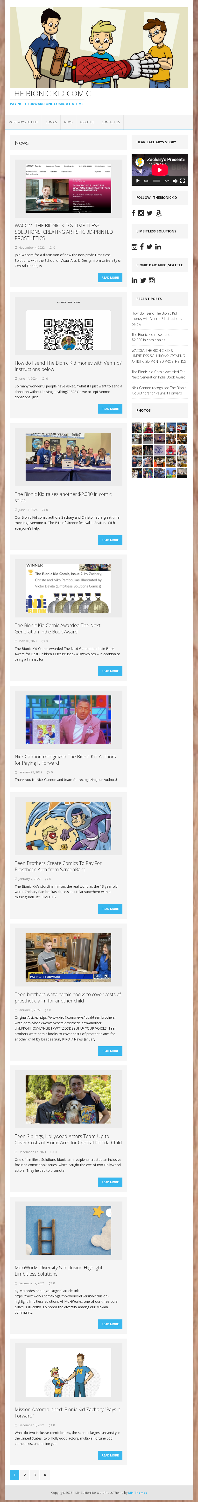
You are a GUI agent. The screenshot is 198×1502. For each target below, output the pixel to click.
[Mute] (175, 180)
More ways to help (23, 122)
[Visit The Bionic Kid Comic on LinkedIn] (158, 248)
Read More (110, 278)
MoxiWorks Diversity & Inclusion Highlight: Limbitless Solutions (59, 1270)
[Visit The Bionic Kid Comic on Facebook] (133, 214)
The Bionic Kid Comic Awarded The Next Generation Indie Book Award (57, 628)
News (68, 122)
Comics (51, 122)
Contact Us (111, 122)
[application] (160, 170)
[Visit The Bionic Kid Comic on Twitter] (149, 214)
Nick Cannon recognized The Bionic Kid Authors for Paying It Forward (65, 759)
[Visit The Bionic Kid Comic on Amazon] (158, 214)
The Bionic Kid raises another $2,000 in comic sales (63, 497)
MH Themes (137, 1492)
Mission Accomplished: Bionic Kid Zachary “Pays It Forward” (67, 1412)
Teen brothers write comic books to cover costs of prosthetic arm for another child (68, 997)
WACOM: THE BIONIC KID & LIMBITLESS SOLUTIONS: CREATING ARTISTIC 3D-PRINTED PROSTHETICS (64, 231)
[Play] (137, 180)
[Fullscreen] (182, 180)
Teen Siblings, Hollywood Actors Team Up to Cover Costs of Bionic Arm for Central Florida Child (68, 1139)
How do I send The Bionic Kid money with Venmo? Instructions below (68, 366)
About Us (87, 122)
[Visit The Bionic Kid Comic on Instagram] (141, 214)
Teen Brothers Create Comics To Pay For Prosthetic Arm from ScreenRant (58, 866)
